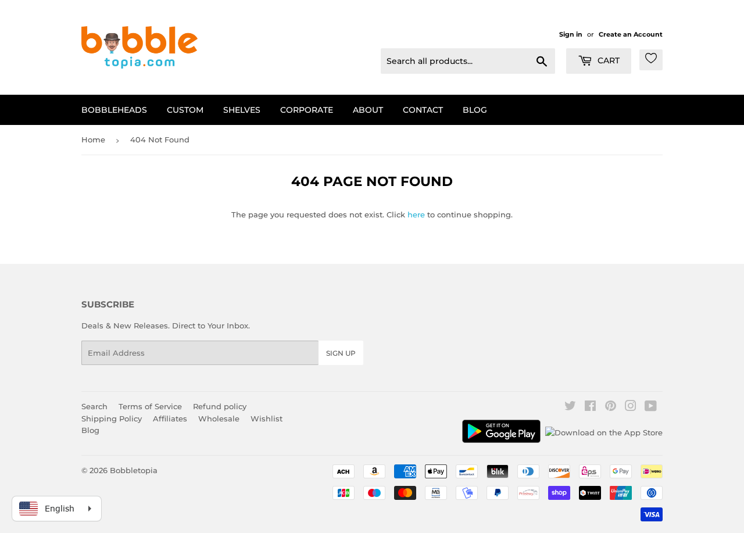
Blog (475, 110)
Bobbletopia (134, 470)
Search (94, 406)
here (416, 214)
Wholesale (218, 418)
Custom (185, 110)
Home (93, 139)
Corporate (306, 110)
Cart (607, 60)
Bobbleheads (114, 110)
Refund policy (219, 406)
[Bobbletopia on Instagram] (630, 407)
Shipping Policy (111, 418)
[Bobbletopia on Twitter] (570, 407)
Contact (423, 110)
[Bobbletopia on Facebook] (590, 407)
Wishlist (266, 418)
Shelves (241, 110)
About (368, 110)
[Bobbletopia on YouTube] (651, 407)
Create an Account (631, 34)
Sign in (570, 34)
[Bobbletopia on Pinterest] (610, 407)
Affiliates (170, 418)
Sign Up (341, 353)
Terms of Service (150, 406)
